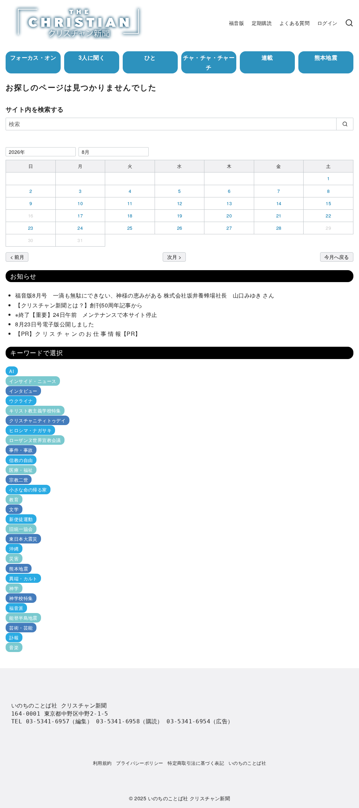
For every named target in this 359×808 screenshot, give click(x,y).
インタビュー (23, 390)
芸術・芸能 (21, 627)
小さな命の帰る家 (28, 489)
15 (328, 203)
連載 (267, 57)
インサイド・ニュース (32, 381)
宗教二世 (18, 479)
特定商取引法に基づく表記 (196, 763)
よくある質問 (294, 22)
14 (279, 203)
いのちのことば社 (247, 763)
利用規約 (102, 763)
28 (279, 227)
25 (130, 227)
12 (179, 203)
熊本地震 (326, 57)
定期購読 (262, 22)
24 (80, 227)
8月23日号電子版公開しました (54, 324)
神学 (14, 588)
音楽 (14, 647)
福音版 (236, 22)
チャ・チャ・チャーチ (209, 62)
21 (279, 215)
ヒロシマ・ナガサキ (30, 430)
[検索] (349, 23)
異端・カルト (23, 578)
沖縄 (14, 548)
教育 (14, 499)
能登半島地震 (23, 617)
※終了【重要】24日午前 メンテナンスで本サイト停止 (86, 315)
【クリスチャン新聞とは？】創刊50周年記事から (78, 305)
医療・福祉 (21, 470)
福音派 (16, 608)
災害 (14, 558)
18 (130, 215)
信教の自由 (21, 459)
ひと (150, 57)
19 (179, 215)
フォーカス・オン (33, 57)
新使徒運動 (21, 519)
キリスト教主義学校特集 (35, 410)
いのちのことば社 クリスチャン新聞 (189, 798)
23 (30, 227)
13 (229, 203)
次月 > (174, 256)
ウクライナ (21, 400)
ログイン (327, 22)
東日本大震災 (23, 538)
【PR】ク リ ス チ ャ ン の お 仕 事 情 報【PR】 (78, 334)
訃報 (14, 637)
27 (229, 227)
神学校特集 (21, 598)
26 (179, 227)
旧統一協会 (21, 529)
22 (328, 215)
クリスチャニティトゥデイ (37, 420)
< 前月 (17, 256)
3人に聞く (92, 57)
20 (229, 215)
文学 (14, 509)
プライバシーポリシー (139, 763)
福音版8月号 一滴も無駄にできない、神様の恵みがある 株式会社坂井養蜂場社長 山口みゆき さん (144, 295)
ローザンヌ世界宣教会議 (35, 440)
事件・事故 (21, 450)
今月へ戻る (336, 256)
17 (80, 215)
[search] (344, 124)
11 (130, 203)
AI (11, 371)
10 (80, 203)
